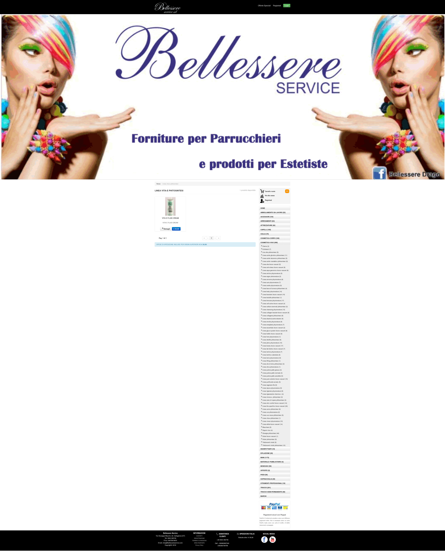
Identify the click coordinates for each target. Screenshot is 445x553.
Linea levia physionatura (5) (271, 358)
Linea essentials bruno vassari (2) (273, 328)
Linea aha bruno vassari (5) (271, 264)
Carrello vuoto (270, 191)
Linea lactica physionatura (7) (272, 352)
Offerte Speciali (264, 5)
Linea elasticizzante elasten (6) (272, 318)
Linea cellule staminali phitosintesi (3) (275, 306)
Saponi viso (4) (267, 430)
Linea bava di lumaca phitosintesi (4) (274, 288)
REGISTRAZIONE (199, 538)
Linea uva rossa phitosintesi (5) (272, 415)
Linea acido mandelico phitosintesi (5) (275, 261)
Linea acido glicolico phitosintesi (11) (274, 255)
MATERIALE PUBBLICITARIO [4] (272, 462)
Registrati (277, 5)
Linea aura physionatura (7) (271, 282)
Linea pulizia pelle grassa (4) (272, 370)
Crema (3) (265, 246)
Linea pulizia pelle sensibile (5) (272, 376)
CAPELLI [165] (266, 229)
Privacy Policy (199, 545)
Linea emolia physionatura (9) (272, 321)
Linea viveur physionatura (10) (272, 421)
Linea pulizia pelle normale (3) (272, 373)
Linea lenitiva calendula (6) (271, 355)
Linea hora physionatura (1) (271, 337)
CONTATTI (199, 536)
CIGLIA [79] (265, 234)
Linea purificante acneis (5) (271, 382)
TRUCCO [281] (266, 487)
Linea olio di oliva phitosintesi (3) (273, 364)
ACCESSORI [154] (267, 217)
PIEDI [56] (264, 475)
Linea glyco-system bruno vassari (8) (274, 331)
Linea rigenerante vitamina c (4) (273, 394)
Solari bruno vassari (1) (270, 436)
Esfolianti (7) (266, 249)
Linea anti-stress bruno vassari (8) (273, 267)
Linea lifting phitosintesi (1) (271, 361)
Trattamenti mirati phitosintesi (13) (273, 445)
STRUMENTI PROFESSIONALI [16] (273, 483)
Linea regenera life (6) (269, 385)
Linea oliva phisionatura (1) (271, 367)
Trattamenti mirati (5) (269, 442)
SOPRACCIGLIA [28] (268, 479)
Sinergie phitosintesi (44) (270, 433)
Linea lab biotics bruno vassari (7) (273, 349)
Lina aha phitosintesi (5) (270, 252)
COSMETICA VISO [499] (269, 242)
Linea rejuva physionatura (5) (272, 388)
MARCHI (263, 496)
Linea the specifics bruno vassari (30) (275, 406)
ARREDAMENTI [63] (268, 221)
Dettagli (167, 229)
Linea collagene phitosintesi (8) (272, 315)
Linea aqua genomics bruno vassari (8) (275, 270)
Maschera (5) (266, 427)
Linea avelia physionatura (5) (272, 285)
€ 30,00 (176, 229)
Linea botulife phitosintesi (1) (272, 297)
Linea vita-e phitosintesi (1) (271, 418)
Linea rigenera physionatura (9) (272, 391)
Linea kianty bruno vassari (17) (272, 346)
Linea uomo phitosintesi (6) (271, 409)
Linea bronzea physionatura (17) (273, 300)
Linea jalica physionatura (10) (272, 343)
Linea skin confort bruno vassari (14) (274, 403)
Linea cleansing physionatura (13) (273, 309)
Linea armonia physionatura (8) (272, 279)
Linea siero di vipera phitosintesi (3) (274, 400)
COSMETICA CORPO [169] (270, 238)
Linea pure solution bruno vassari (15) (275, 379)
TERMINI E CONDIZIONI (199, 540)
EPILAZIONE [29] (267, 453)
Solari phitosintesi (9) (269, 439)
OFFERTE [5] (265, 470)
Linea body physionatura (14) (272, 291)
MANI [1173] (265, 457)
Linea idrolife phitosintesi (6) (271, 340)
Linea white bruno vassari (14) (272, 424)
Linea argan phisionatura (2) (271, 276)
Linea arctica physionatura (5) (272, 273)
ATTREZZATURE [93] (268, 225)
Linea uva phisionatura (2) (271, 412)
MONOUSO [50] (266, 466)
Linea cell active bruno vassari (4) (273, 303)
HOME (263, 208)
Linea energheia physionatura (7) (273, 324)
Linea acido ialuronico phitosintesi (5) (274, 258)
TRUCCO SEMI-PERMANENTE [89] (273, 492)
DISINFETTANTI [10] (268, 449)
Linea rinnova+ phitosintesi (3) (272, 397)
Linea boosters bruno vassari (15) (273, 294)
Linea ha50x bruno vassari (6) (272, 334)
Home (158, 184)
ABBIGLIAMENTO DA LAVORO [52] (273, 212)
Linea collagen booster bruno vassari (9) (275, 312)
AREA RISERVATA (199, 543)
